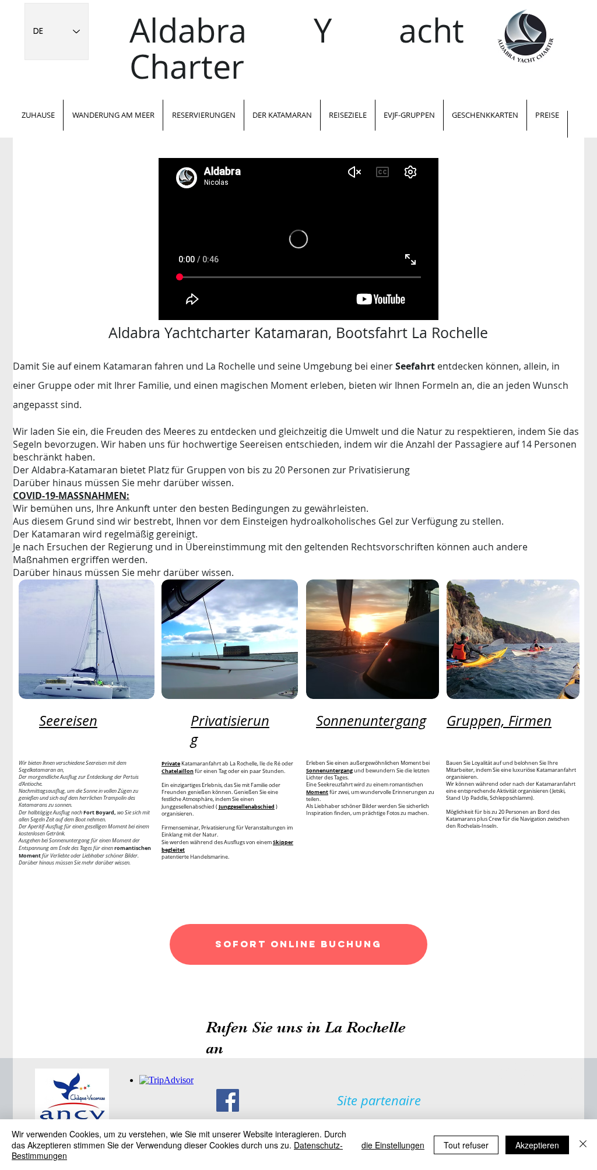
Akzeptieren (537, 1145)
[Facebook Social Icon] (227, 1100)
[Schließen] (583, 1145)
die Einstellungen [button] (392, 1145)
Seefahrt (415, 366)
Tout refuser (466, 1145)
